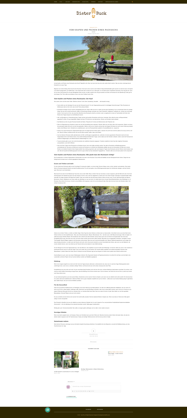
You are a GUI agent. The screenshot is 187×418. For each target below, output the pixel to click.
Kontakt (100, 1)
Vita (61, 1)
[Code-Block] (87, 391)
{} (91, 391)
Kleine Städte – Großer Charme (115, 353)
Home (55, 1)
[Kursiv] (75, 391)
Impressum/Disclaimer (111, 1)
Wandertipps (76, 1)
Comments (93, 341)
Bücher (68, 1)
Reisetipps (85, 1)
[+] (93, 391)
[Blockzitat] (85, 391)
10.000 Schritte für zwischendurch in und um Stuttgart (66, 371)
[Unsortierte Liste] (83, 391)
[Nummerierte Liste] (81, 391)
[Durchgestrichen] (79, 391)
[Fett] (73, 391)
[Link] (89, 391)
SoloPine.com (107, 415)
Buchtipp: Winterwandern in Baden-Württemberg (92, 369)
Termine (93, 1)
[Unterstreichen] (77, 391)
